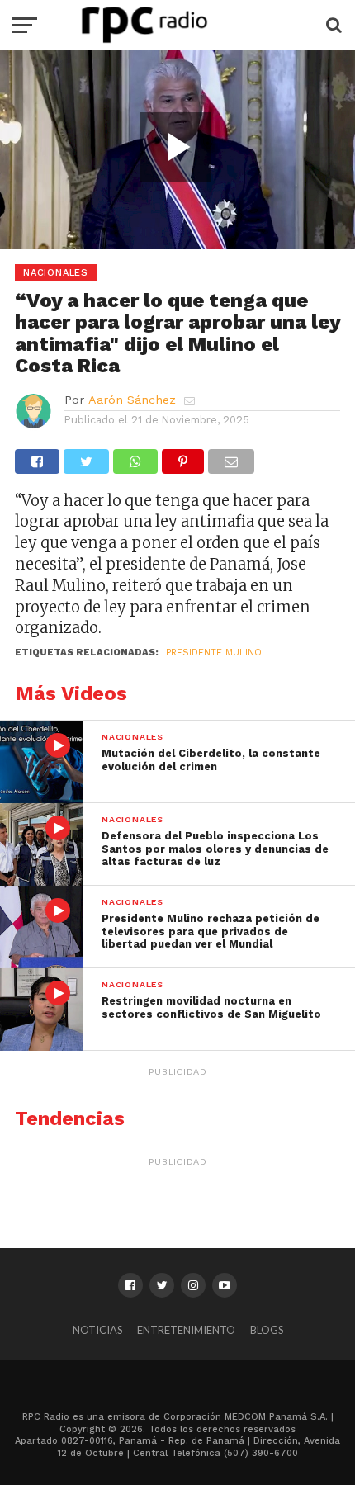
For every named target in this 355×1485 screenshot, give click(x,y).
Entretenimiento (186, 1329)
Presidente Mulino (214, 652)
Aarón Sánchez (132, 399)
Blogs (266, 1329)
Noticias (97, 1329)
